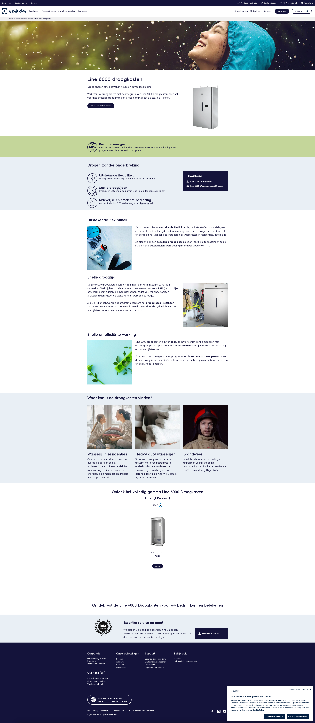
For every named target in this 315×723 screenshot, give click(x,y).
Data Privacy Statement (97, 710)
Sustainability (21, 3)
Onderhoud (150, 664)
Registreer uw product (155, 667)
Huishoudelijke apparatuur (185, 661)
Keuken (119, 659)
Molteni (177, 658)
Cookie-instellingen (274, 716)
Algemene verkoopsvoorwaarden (102, 714)
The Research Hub (95, 684)
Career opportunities (96, 681)
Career (34, 3)
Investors (91, 661)
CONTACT (282, 11)
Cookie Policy (118, 710)
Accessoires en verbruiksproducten (59, 10)
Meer (157, 566)
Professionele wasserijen (24, 19)
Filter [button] (155, 505)
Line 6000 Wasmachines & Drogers (206, 186)
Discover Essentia (210, 633)
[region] (270, 703)
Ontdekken (255, 10)
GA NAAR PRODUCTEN (101, 106)
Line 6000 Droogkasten (201, 181)
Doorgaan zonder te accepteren (300, 689)
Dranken (120, 664)
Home (11, 19)
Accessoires (121, 667)
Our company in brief (96, 658)
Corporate (6, 3)
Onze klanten (241, 10)
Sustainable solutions (96, 663)
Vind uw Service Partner (155, 662)
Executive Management (97, 678)
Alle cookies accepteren (298, 716)
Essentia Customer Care (155, 659)
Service (267, 10)
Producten (34, 10)
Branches (82, 10)
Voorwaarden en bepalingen (141, 710)
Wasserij (120, 662)
